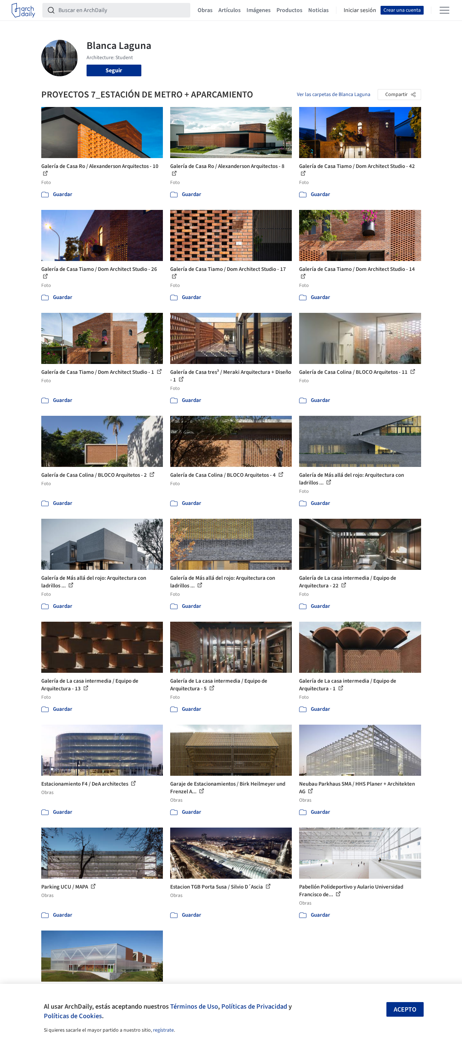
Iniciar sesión (360, 10)
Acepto (405, 1009)
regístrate (163, 1030)
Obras (205, 10)
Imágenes (259, 10)
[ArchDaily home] (23, 10)
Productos (289, 10)
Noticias (318, 10)
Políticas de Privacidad (254, 1006)
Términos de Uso (194, 1006)
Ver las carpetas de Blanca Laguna (333, 94)
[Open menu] (444, 10)
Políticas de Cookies (73, 1016)
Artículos (229, 10)
